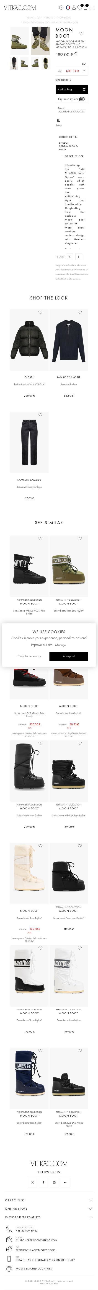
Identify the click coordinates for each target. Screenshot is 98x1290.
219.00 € (69, 929)
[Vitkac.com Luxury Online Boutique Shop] (19, 7)
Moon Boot (64, 33)
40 (60, 71)
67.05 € (29, 498)
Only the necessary (29, 656)
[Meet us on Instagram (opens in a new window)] (54, 1182)
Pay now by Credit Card (70, 100)
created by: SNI (49, 1283)
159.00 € (68, 827)
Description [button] (74, 156)
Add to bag (65, 89)
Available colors (72, 111)
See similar (49, 523)
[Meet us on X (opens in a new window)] (32, 1182)
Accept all (69, 656)
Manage (60, 645)
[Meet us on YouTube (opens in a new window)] (65, 1182)
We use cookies (49, 631)
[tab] (72, 156)
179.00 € (29, 1032)
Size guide (62, 80)
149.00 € (68, 1134)
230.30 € (29, 724)
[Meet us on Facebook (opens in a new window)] (43, 1182)
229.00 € (29, 827)
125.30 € (29, 929)
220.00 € (29, 396)
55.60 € (68, 396)
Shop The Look (49, 298)
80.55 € (69, 724)
